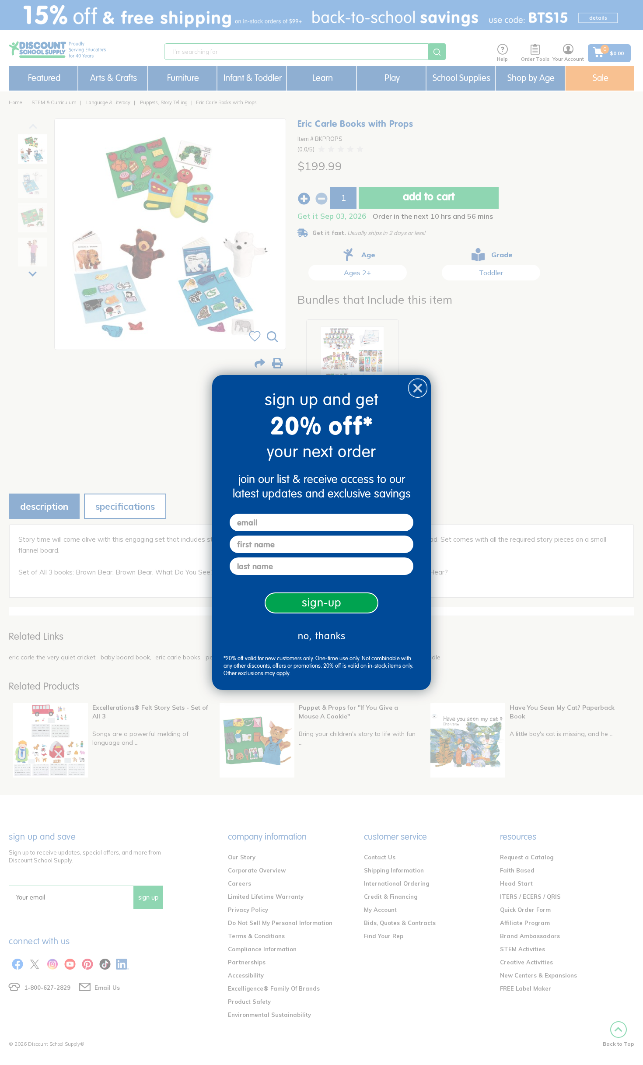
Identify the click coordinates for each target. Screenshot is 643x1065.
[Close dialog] (417, 388)
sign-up (322, 603)
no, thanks (322, 636)
